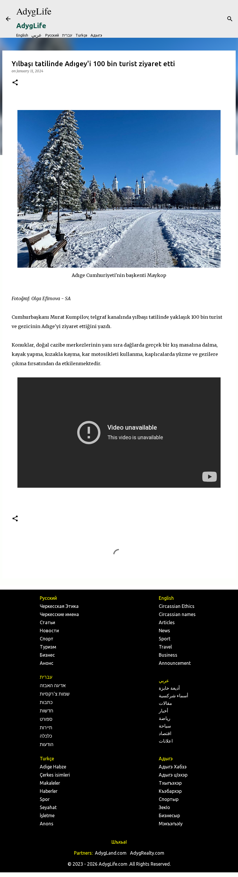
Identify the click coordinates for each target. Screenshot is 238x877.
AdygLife (33, 11)
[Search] (229, 19)
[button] (15, 83)
